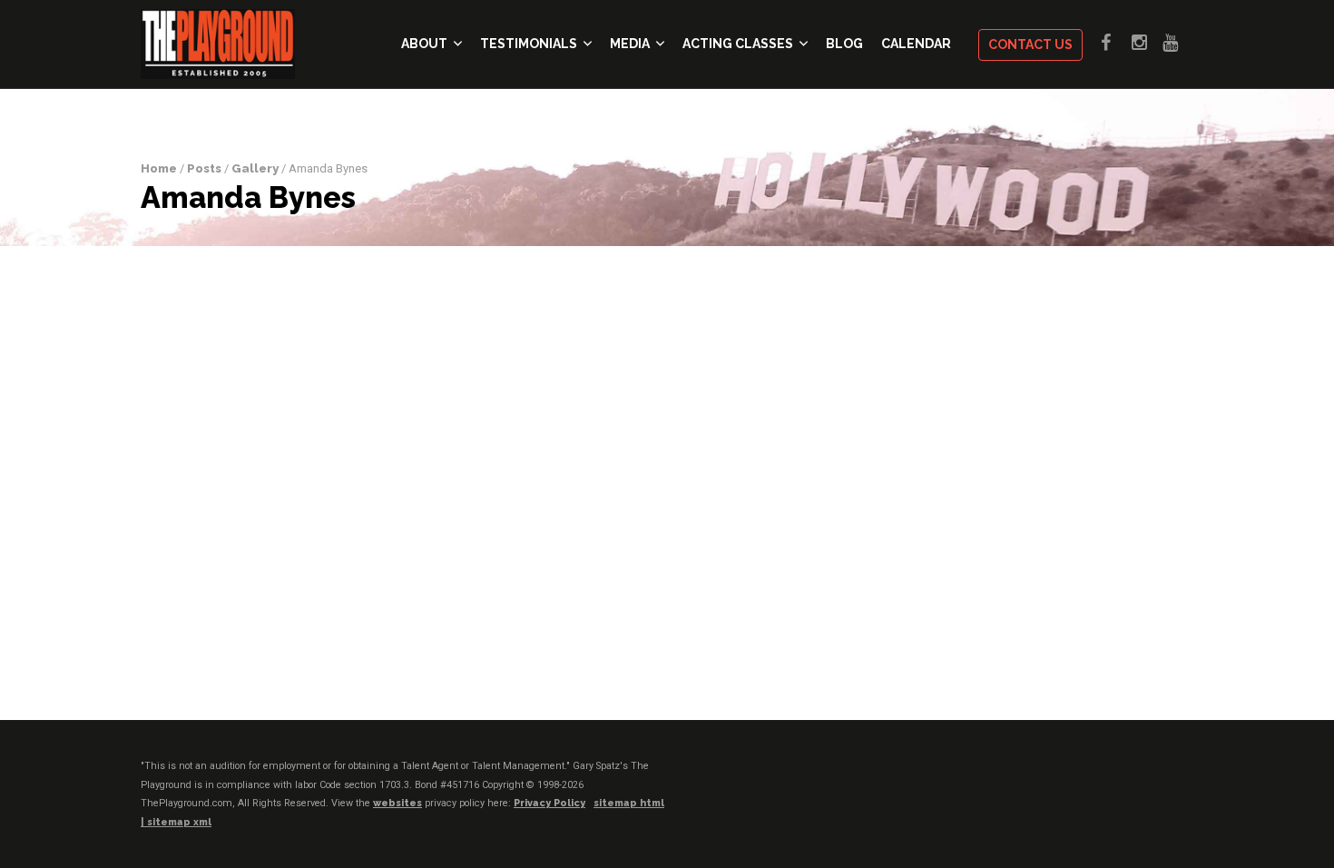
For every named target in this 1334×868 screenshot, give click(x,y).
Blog (844, 43)
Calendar (916, 43)
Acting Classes (737, 43)
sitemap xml (179, 822)
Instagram (1147, 42)
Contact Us (1030, 44)
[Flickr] (1108, 782)
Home (159, 168)
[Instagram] (1144, 782)
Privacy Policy (549, 803)
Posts (204, 168)
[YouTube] (1178, 782)
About (424, 43)
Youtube (1177, 42)
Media (630, 43)
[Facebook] (1074, 782)
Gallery (255, 168)
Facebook (1116, 42)
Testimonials (528, 43)
